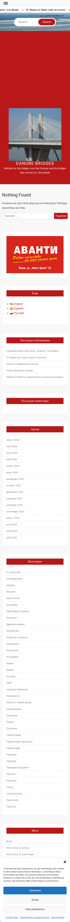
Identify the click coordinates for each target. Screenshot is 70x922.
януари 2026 (13, 485)
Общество (12, 715)
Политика (11, 728)
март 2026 (12, 472)
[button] (65, 862)
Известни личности (17, 637)
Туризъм (11, 806)
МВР (9, 683)
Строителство (14, 793)
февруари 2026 (15, 479)
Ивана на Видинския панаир (22, 364)
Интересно (12, 650)
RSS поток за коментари (20, 854)
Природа (11, 761)
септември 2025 (15, 511)
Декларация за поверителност (35, 917)
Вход (9, 841)
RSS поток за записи (17, 847)
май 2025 (11, 537)
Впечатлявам (57, 917)
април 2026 (12, 466)
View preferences (35, 909)
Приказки (11, 754)
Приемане (35, 890)
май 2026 (11, 459)
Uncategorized (14, 578)
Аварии (10, 585)
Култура (10, 676)
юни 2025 (11, 531)
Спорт (9, 787)
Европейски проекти (17, 611)
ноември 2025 (14, 498)
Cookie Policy (12, 917)
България (11, 604)
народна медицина (17, 689)
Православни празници (19, 741)
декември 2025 (14, 492)
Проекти (11, 774)
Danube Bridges (35, 163)
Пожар (10, 722)
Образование (13, 709)
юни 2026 (11, 452)
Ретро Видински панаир (19, 370)
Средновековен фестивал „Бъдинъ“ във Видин (32, 350)
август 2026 (12, 439)
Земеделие (12, 630)
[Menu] (5, 3)
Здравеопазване (15, 624)
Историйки (12, 656)
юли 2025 (11, 524)
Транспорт (12, 800)
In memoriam (13, 572)
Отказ (35, 899)
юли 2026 (11, 446)
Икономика (12, 643)
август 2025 (12, 518)
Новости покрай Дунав (18, 702)
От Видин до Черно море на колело (44, 10)
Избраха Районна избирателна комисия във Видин (34, 377)
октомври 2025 (14, 505)
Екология (11, 617)
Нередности (13, 695)
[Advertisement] (35, 69)
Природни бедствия (17, 767)
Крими (10, 663)
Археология (13, 598)
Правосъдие (13, 748)
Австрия (10, 591)
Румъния (11, 780)
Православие (13, 735)
